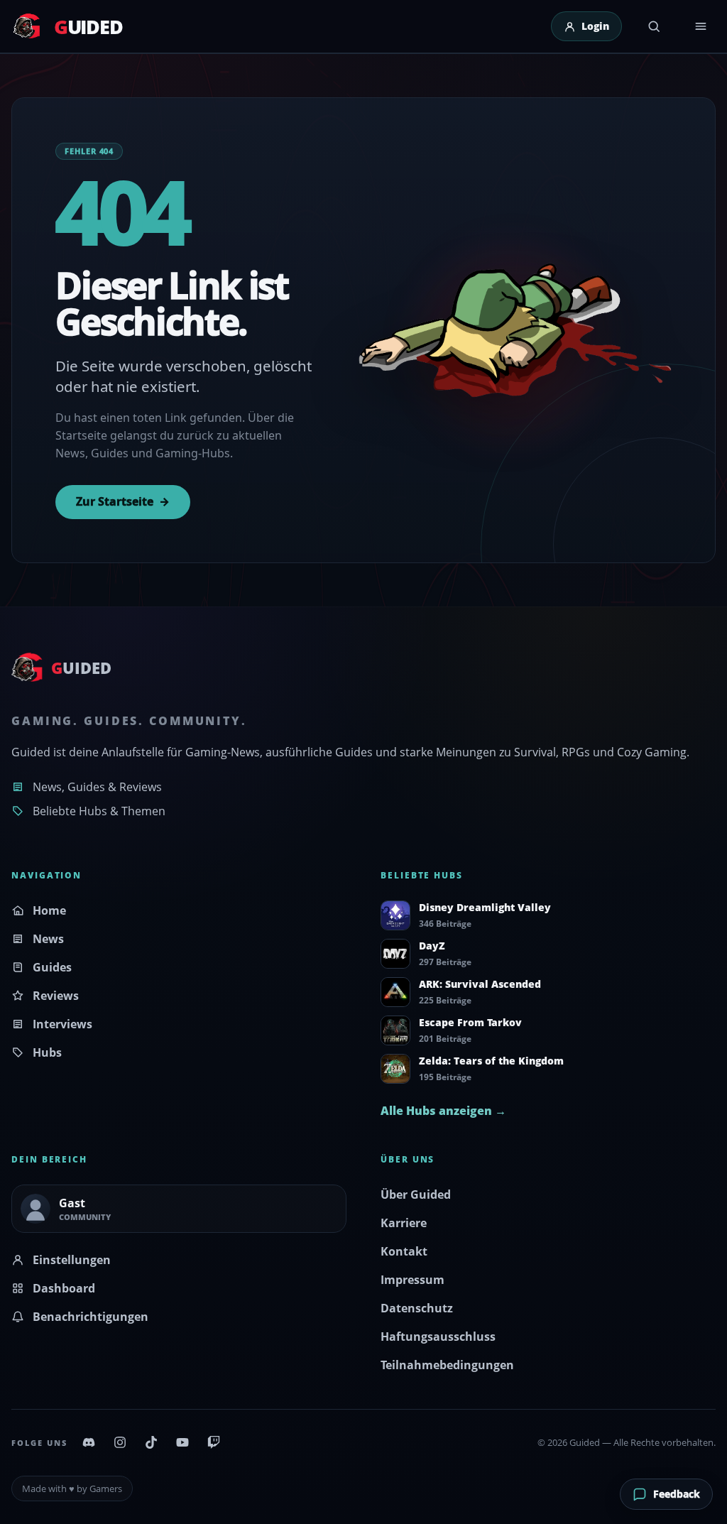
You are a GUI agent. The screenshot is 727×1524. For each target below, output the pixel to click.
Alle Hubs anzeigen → (443, 1110)
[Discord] (89, 1442)
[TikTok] (151, 1442)
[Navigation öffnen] (701, 26)
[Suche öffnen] (654, 26)
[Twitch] (214, 1442)
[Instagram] (120, 1442)
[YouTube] (182, 1442)
